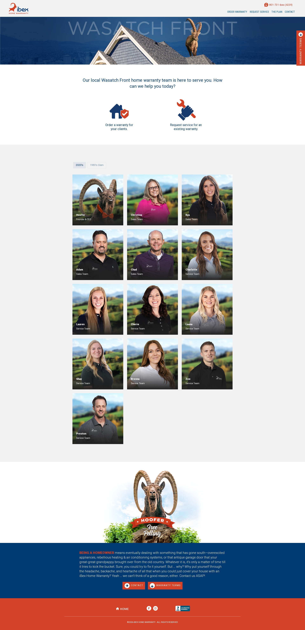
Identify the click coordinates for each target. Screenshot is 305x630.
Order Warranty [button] (237, 11)
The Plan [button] (276, 11)
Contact (290, 11)
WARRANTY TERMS (168, 585)
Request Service (259, 11)
